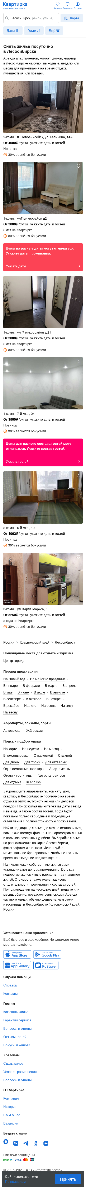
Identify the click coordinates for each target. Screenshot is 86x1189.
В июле (39, 692)
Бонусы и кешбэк (16, 1045)
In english (33, 782)
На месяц (51, 748)
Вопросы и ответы (17, 1028)
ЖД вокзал (34, 730)
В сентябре (12, 698)
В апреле (69, 685)
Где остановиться (51, 775)
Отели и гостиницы (18, 775)
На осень (48, 705)
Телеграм (25, 1143)
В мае (8, 692)
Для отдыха (12, 782)
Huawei (17, 965)
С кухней (65, 755)
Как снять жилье (15, 1011)
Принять (68, 1179)
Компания (11, 1098)
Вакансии (10, 1123)
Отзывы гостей (15, 1036)
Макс (5, 1141)
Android (47, 954)
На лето (30, 705)
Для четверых (56, 762)
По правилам (15, 1180)
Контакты (10, 993)
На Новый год (14, 678)
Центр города (13, 660)
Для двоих (11, 762)
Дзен (45, 1143)
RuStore (46, 965)
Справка (10, 985)
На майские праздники (47, 678)
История (9, 1106)
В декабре (11, 705)
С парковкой (43, 755)
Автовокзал (12, 730)
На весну (10, 712)
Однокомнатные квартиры (23, 768)
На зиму (67, 705)
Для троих (32, 762)
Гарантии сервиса (17, 1020)
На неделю (30, 748)
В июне (23, 692)
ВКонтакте (15, 1143)
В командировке (16, 755)
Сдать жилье (13, 1063)
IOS (17, 954)
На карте (10, 748)
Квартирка (17, 6)
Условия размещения (20, 1071)
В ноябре (53, 698)
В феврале (31, 685)
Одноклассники (35, 1143)
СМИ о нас (11, 1114)
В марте (51, 685)
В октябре (33, 698)
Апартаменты (60, 768)
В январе (10, 685)
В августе (57, 692)
